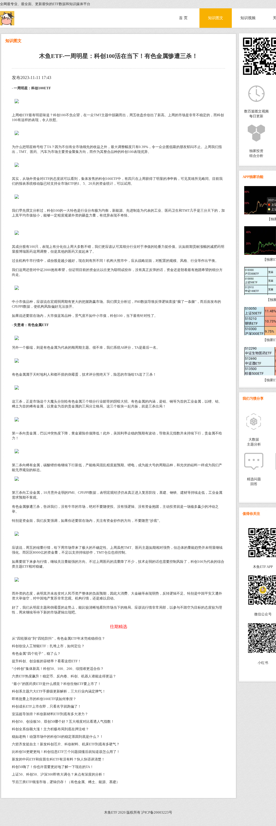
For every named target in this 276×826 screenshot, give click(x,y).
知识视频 (248, 18)
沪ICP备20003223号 (156, 812)
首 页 (183, 18)
